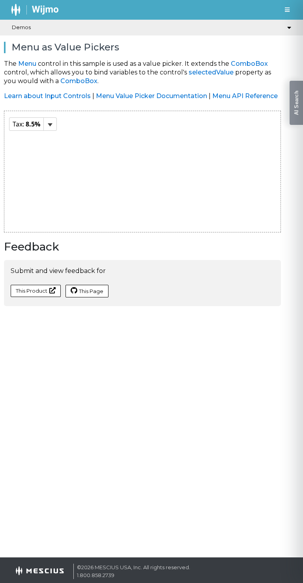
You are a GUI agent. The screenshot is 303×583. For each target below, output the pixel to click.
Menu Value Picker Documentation (151, 96)
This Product (31, 291)
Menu (27, 63)
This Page (91, 291)
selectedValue (211, 72)
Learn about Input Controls (47, 96)
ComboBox (249, 63)
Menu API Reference (245, 96)
